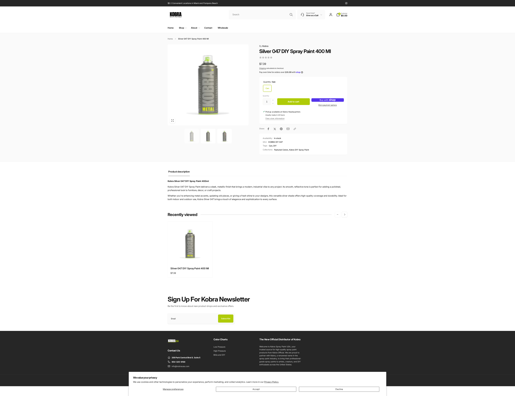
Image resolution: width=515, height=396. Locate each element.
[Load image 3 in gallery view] (224, 136)
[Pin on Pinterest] (281, 129)
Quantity (266, 96)
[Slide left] (337, 214)
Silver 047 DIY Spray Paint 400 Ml (189, 268)
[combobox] (262, 14)
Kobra (263, 46)
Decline (339, 389)
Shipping (262, 68)
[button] (341, 15)
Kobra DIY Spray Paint (299, 150)
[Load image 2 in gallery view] (208, 136)
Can (267, 88)
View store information (274, 118)
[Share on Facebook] (268, 129)
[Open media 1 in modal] (208, 84)
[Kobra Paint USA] (173, 343)
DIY (275, 146)
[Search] (291, 14)
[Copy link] (294, 129)
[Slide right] (344, 214)
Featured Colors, (281, 150)
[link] (193, 3)
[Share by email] (288, 128)
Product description (179, 171)
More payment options (327, 105)
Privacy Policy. (271, 382)
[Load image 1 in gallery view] (191, 136)
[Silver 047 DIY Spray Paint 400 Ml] (190, 258)
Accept (256, 389)
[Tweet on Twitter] (274, 129)
